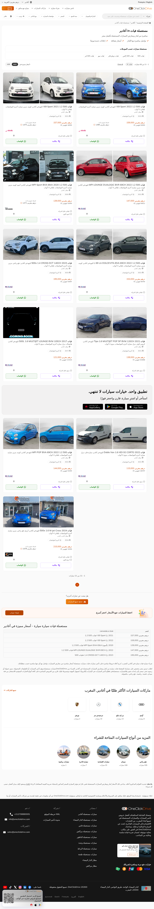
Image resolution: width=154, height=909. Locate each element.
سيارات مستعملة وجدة (88, 843)
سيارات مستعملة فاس (88, 825)
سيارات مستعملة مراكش (87, 831)
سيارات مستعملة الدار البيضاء (85, 820)
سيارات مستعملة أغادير (87, 814)
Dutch (57, 897)
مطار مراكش (91, 866)
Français (65, 897)
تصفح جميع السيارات (75, 602)
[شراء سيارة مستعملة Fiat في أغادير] (21, 87)
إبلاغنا (28, 784)
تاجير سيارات (69, 8)
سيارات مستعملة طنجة (87, 854)
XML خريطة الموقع (52, 814)
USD (8, 64)
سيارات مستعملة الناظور (87, 837)
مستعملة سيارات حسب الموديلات (133, 49)
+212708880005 (22, 814)
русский (48, 897)
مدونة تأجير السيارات (51, 820)
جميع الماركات (11, 690)
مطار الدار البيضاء (90, 860)
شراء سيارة (55, 8)
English (81, 897)
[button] (20, 16)
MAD (15, 64)
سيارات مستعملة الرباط (87, 848)
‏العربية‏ (73, 897)
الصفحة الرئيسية (143, 23)
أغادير (133, 23)
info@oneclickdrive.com (19, 819)
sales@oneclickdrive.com (18, 832)
